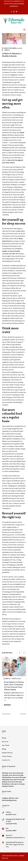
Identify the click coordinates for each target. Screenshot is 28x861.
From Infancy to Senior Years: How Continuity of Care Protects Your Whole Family (14, 686)
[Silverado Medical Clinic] (13, 20)
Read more (7, 704)
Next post (23, 714)
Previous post (6, 714)
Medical (7, 50)
